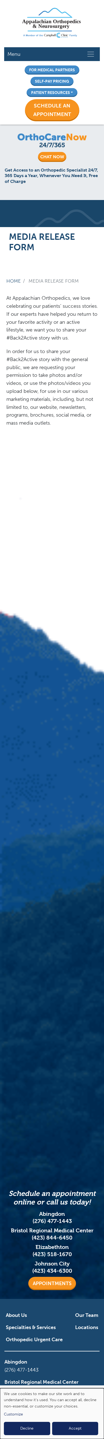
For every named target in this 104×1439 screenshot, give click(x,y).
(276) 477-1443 (52, 1221)
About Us (16, 1315)
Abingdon (15, 1362)
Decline (27, 1428)
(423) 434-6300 (52, 1271)
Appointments (52, 1283)
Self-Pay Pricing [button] (52, 81)
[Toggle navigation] (91, 54)
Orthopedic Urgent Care (34, 1340)
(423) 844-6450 (52, 1238)
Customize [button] (13, 1414)
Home (13, 281)
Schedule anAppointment (52, 109)
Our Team (86, 1315)
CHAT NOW (52, 156)
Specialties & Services (31, 1327)
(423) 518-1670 (52, 1254)
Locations (86, 1327)
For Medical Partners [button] (52, 69)
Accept (75, 1428)
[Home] (49, 23)
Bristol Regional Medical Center (41, 1382)
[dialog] (52, 1413)
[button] (52, 110)
